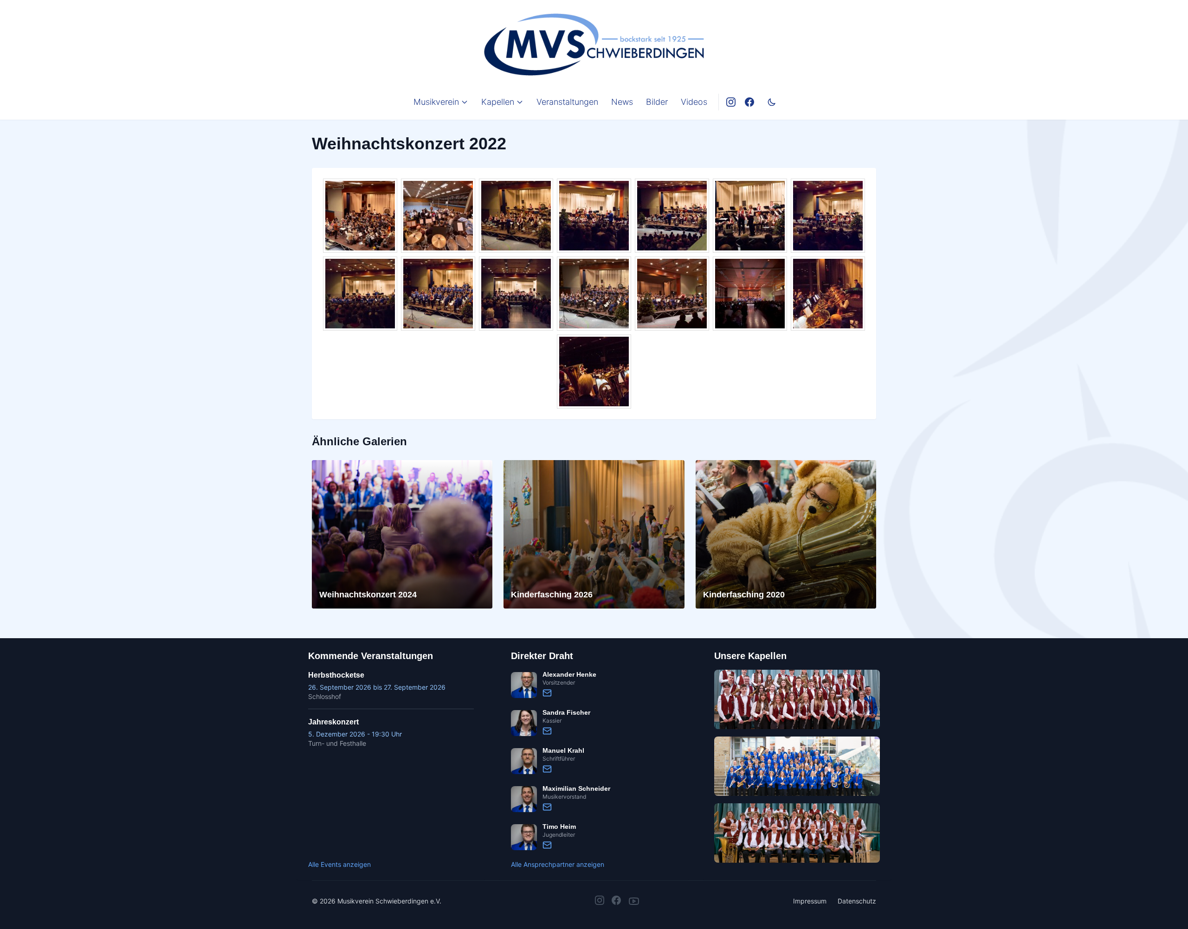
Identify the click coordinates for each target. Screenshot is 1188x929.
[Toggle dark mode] (771, 102)
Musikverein (436, 102)
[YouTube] (633, 901)
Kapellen (497, 102)
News (622, 102)
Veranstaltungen (567, 102)
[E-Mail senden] (547, 693)
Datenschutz (857, 901)
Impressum (809, 901)
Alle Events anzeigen (339, 864)
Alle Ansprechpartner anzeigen (557, 864)
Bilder (657, 102)
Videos (694, 102)
